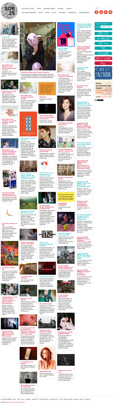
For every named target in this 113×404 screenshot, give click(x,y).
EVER (109, 26)
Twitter (101, 12)
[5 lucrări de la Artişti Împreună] (28, 136)
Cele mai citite (27, 8)
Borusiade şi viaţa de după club (27, 386)
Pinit (106, 12)
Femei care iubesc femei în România (27, 243)
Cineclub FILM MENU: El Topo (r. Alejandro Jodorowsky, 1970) (84, 239)
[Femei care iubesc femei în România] (28, 240)
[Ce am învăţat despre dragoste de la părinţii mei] (47, 203)
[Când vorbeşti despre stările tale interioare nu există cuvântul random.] (28, 171)
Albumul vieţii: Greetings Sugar (46, 331)
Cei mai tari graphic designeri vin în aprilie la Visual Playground (84, 217)
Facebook (96, 12)
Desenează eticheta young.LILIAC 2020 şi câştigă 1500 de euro (84, 26)
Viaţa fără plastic (46, 304)
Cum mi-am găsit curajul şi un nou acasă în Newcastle (9, 194)
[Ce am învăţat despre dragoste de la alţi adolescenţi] (66, 263)
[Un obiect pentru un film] (9, 221)
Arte (41, 12)
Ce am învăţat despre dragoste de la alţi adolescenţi (65, 267)
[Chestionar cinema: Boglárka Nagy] (66, 329)
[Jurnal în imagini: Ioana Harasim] (66, 231)
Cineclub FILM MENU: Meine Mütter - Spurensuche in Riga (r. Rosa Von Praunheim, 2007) (83, 164)
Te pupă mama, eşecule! (26, 277)
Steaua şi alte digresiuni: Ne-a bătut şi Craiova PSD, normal (8, 333)
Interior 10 (6, 37)
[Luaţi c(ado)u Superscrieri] (66, 293)
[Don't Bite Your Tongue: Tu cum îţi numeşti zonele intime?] (9, 117)
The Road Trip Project (82, 86)
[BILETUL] (47, 94)
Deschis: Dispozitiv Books (65, 178)
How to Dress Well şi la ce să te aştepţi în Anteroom (47, 117)
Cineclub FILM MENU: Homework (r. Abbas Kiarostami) (83, 272)
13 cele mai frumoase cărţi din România (46, 244)
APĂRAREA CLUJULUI (62, 204)
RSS (110, 12)
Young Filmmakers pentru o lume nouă (65, 150)
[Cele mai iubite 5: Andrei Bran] (47, 147)
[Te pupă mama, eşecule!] (28, 274)
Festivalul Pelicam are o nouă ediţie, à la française (84, 144)
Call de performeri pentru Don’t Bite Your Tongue (83, 48)
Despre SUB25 (49, 8)
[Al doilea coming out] (9, 265)
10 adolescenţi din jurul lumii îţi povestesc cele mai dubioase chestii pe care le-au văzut (28, 331)
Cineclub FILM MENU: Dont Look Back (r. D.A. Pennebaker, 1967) (84, 184)
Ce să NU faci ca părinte (27, 362)
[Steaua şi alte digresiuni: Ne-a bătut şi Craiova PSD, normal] (9, 329)
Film (47, 12)
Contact (87, 399)
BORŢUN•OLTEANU (12, 402)
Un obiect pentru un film (9, 224)
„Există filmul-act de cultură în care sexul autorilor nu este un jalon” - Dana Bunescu (9, 300)
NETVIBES (22, 402)
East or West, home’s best (63, 49)
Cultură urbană (28, 12)
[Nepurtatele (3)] (47, 369)
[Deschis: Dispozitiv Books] (66, 175)
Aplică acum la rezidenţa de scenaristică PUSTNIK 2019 (82, 203)
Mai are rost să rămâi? (26, 299)
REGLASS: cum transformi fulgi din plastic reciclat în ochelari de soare (9, 152)
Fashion (62, 12)
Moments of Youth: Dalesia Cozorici (28, 212)
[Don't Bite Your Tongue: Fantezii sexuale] (28, 93)
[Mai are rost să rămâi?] (28, 296)
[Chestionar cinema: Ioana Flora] (66, 120)
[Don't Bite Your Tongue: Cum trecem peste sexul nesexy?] (9, 63)
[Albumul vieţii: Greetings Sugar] (47, 328)
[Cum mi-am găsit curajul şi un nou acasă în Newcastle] (9, 190)
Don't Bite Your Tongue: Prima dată (65, 75)
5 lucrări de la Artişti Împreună (28, 139)
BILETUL (43, 97)
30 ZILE (103, 26)
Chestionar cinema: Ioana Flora (65, 123)
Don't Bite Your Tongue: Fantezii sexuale (27, 97)
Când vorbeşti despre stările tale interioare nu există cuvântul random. (28, 176)
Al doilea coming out (8, 268)
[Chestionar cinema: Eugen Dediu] (9, 89)
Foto (54, 12)
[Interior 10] (9, 35)
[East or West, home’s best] (66, 46)
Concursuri (84, 12)
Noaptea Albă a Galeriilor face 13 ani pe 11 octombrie (84, 103)
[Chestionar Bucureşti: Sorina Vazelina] (38, 70)
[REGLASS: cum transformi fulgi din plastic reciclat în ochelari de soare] (9, 147)
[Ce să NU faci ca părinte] (28, 359)
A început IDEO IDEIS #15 (82, 68)
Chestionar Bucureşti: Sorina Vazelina (35, 72)
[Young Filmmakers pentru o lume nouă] (66, 147)
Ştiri (39, 8)
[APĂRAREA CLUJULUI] (66, 201)
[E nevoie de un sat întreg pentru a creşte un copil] (47, 170)
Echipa (60, 8)
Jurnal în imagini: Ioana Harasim (64, 234)
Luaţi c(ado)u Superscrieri (63, 295)
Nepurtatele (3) (45, 371)
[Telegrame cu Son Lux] (66, 368)
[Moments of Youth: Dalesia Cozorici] (28, 209)
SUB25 (12, 10)
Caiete (69, 8)
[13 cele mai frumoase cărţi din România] (47, 240)
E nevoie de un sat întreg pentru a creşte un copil (47, 174)
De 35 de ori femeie (47, 277)
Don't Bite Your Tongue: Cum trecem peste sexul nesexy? (9, 67)
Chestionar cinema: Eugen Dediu (9, 92)
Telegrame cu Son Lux (65, 371)
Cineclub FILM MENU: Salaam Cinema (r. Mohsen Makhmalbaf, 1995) (84, 125)
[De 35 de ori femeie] (47, 274)
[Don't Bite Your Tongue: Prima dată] (66, 72)
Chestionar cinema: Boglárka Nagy (65, 332)
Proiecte (72, 12)
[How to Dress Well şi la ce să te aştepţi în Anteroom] (47, 113)
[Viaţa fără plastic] (47, 301)
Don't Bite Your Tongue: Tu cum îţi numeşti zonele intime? (9, 121)
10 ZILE (97, 26)
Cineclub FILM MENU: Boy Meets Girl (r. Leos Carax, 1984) (84, 256)
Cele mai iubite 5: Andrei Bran (46, 150)
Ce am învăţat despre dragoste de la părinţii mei (47, 207)
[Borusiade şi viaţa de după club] (28, 383)
